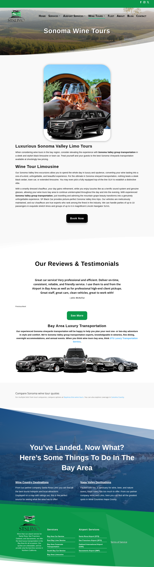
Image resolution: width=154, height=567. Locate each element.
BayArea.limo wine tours (73, 397)
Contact (141, 16)
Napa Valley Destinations (95, 482)
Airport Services (73, 16)
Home (42, 16)
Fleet (111, 16)
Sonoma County (117, 397)
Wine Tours (95, 16)
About (121, 16)
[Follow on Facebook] (140, 2)
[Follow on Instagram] (144, 2)
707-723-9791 (123, 536)
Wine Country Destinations (32, 482)
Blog (130, 16)
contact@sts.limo (44, 2)
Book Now (77, 218)
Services (53, 16)
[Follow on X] (147, 2)
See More (77, 315)
